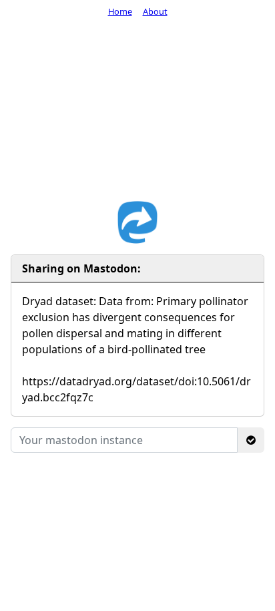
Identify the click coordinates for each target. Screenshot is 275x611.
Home (120, 11)
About (155, 11)
